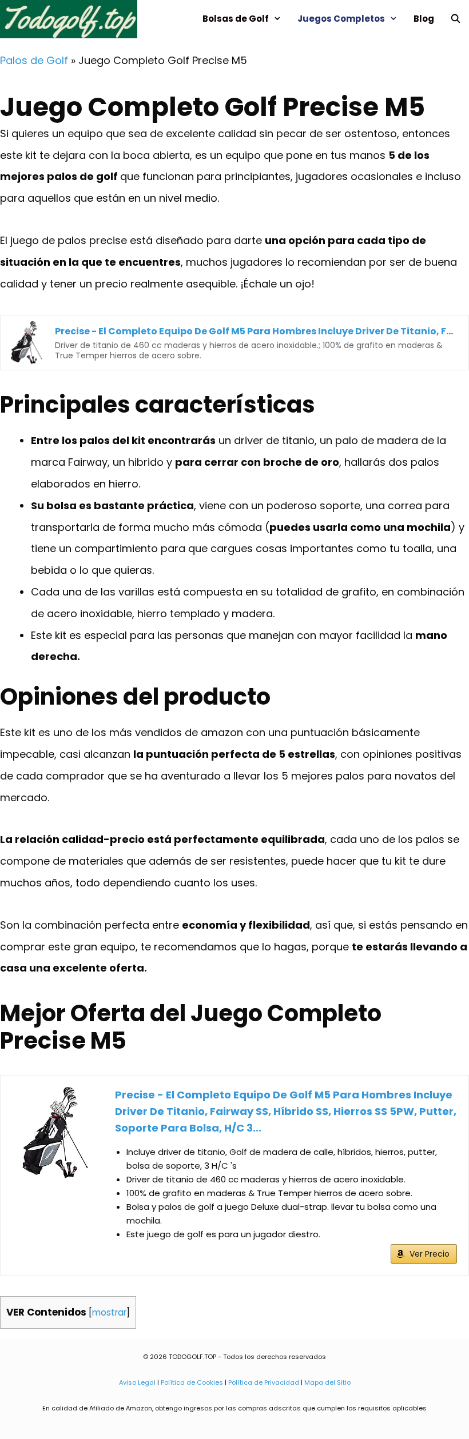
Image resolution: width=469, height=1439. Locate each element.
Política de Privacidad (263, 1382)
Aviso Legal (137, 1382)
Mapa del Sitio (327, 1382)
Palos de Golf (34, 60)
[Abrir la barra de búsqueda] (455, 18)
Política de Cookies (192, 1382)
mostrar (109, 1312)
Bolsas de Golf (235, 19)
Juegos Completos (341, 19)
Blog (424, 19)
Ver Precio (430, 1254)
